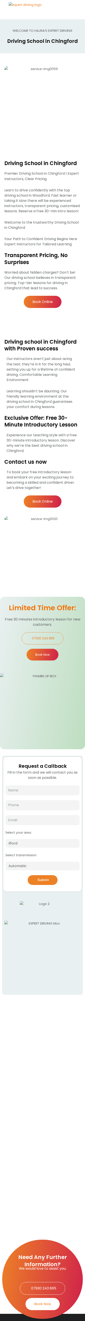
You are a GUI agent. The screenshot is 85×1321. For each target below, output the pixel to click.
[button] (75, 10)
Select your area (18, 832)
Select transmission (20, 855)
